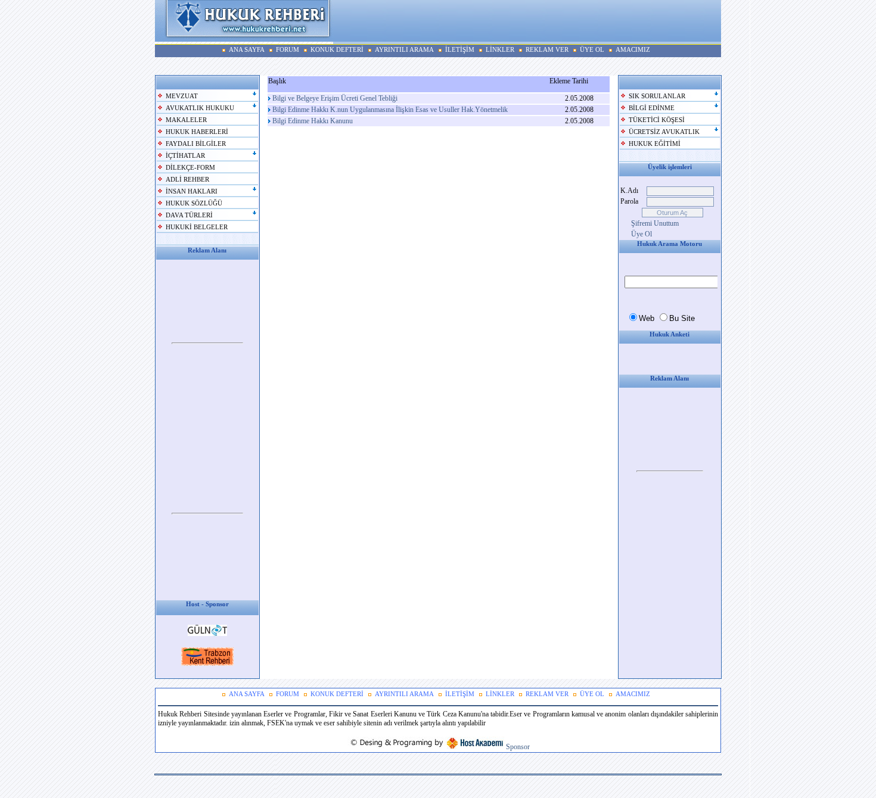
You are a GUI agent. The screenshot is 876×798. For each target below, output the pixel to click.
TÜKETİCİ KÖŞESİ (657, 120)
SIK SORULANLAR (657, 96)
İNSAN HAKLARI (192, 191)
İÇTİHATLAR (185, 155)
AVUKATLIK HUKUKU (200, 108)
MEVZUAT (182, 96)
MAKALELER (186, 120)
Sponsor (518, 747)
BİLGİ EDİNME (652, 108)
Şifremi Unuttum (655, 223)
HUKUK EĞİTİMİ (655, 144)
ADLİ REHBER (187, 179)
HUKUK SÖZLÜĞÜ (194, 203)
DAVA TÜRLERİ (189, 215)
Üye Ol (641, 234)
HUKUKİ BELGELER (197, 227)
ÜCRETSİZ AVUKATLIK (664, 132)
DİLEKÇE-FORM (190, 167)
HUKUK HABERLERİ (197, 132)
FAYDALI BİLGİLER (196, 144)
